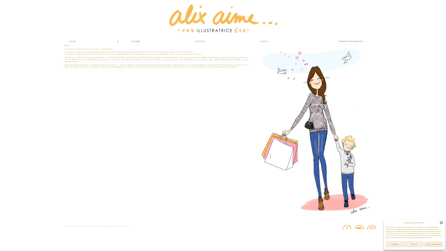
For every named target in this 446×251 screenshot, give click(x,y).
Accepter (395, 244)
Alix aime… (136, 41)
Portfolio (200, 41)
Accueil (72, 41)
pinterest (372, 227)
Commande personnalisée (350, 41)
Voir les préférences (433, 244)
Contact (264, 41)
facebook (347, 227)
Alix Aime (223, 19)
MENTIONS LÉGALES (70, 226)
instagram (359, 227)
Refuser (414, 244)
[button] (441, 222)
